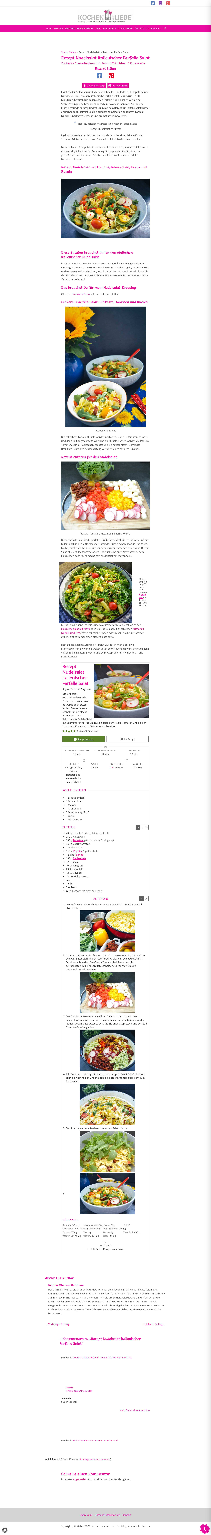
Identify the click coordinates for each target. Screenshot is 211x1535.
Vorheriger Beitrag (57, 1324)
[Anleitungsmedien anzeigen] (141, 898)
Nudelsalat (142, 596)
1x (138, 827)
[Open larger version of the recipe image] (121, 691)
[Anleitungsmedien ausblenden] (146, 898)
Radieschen (79, 858)
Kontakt (126, 1514)
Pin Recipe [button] (129, 739)
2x (142, 827)
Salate (122, 63)
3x (146, 827)
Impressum (86, 1514)
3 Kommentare (136, 63)
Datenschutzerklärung (107, 1514)
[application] (62, 28)
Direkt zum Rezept (95, 85)
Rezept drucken (119, 85)
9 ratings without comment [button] (94, 1459)
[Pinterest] (168, 3)
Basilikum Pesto (81, 294)
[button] (165, 28)
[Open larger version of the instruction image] (107, 930)
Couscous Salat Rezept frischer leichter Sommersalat (102, 1357)
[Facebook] (153, 3)
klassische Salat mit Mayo (76, 628)
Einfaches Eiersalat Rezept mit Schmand (95, 1440)
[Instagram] (160, 3)
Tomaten (78, 840)
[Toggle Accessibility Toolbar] (204, 1528)
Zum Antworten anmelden (135, 1410)
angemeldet (79, 1479)
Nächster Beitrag (155, 1324)
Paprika (77, 851)
